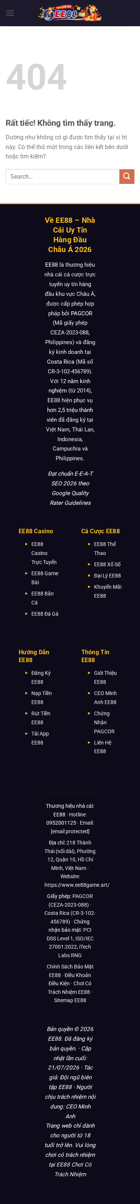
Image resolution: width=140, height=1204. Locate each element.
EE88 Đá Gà (45, 614)
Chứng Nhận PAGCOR (104, 722)
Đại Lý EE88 (107, 576)
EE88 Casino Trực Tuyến (44, 553)
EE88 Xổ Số (107, 564)
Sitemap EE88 (70, 1000)
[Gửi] (126, 176)
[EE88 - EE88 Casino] (70, 12)
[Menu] (10, 13)
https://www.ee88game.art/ (77, 885)
